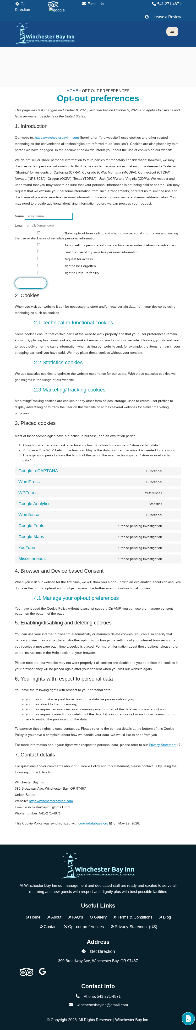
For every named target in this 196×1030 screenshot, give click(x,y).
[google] (57, 10)
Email (19, 225)
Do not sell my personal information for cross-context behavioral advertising (120, 245)
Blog (167, 917)
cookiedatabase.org (93, 823)
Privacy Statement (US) (136, 926)
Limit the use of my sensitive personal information (100, 252)
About (56, 917)
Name (19, 216)
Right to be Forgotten (79, 266)
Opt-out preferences (86, 926)
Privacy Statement (162, 745)
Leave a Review (167, 17)
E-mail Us (95, 4)
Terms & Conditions (135, 917)
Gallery (100, 917)
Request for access (78, 259)
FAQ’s (77, 917)
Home (72, 91)
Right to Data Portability (81, 273)
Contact (51, 926)
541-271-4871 (168, 4)
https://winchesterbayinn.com (57, 137)
